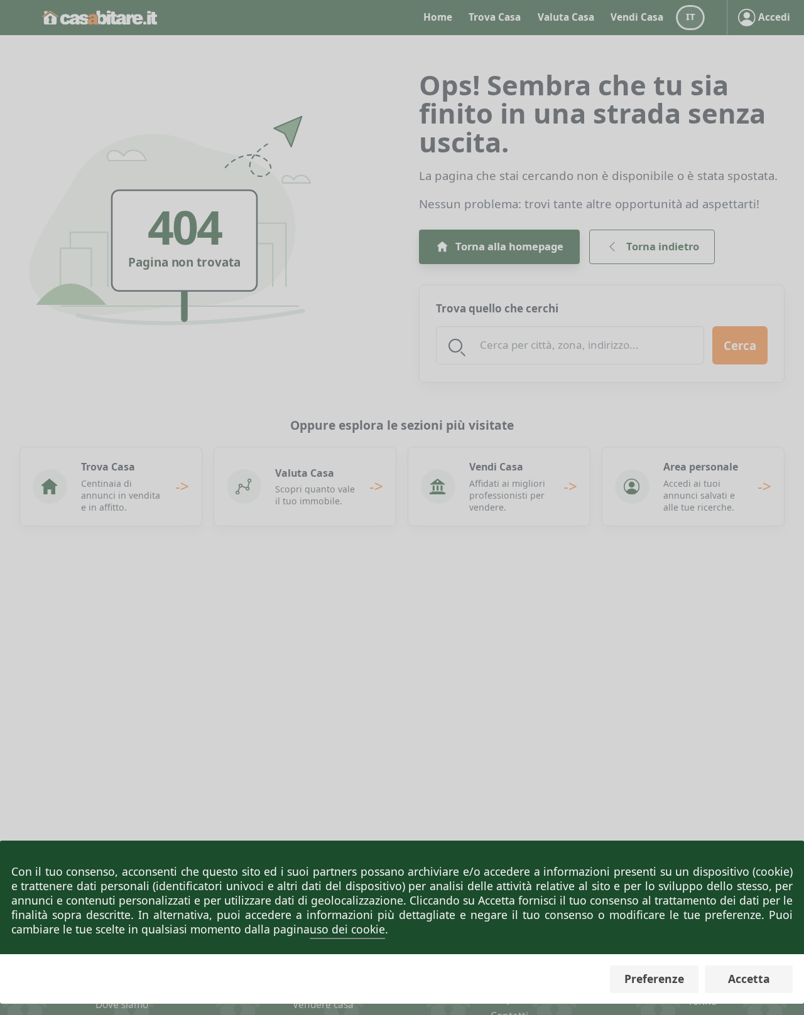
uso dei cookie (347, 929)
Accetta (749, 978)
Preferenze (654, 978)
